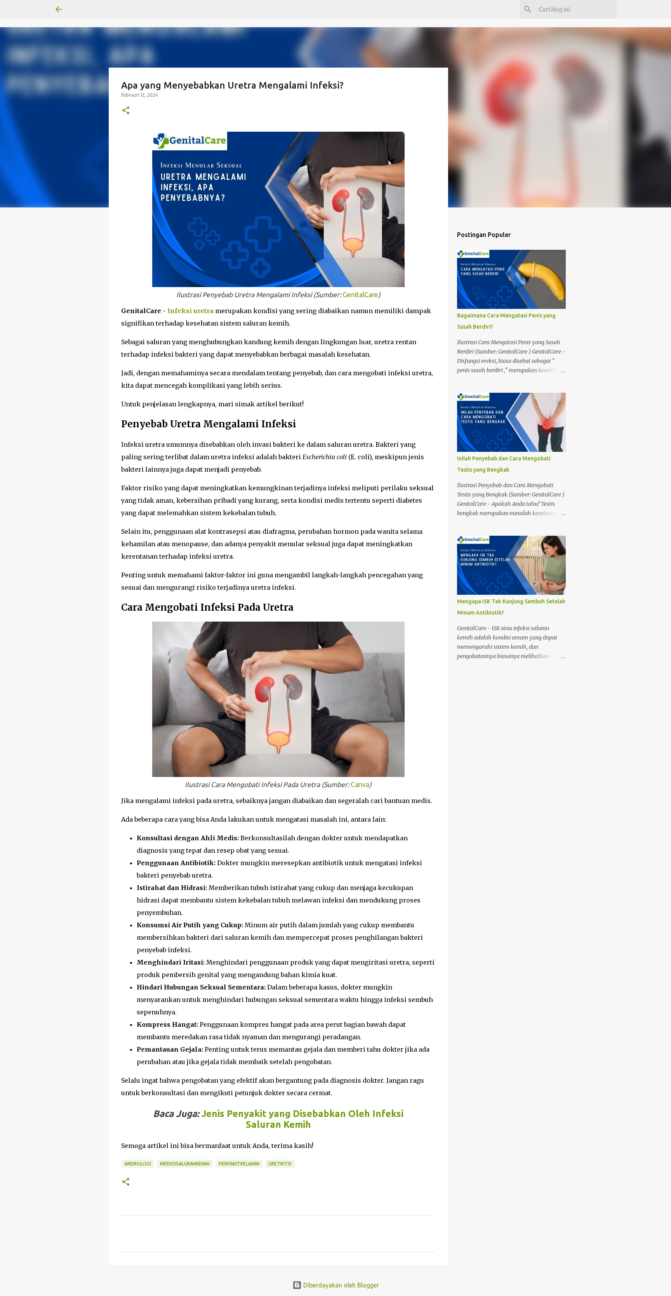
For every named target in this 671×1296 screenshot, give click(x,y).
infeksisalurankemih (185, 1163)
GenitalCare (360, 294)
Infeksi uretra (190, 311)
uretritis (280, 1163)
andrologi (137, 1163)
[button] (125, 111)
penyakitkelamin (239, 1163)
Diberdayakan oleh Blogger (340, 1285)
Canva (360, 784)
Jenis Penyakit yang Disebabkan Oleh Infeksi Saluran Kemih (302, 1119)
